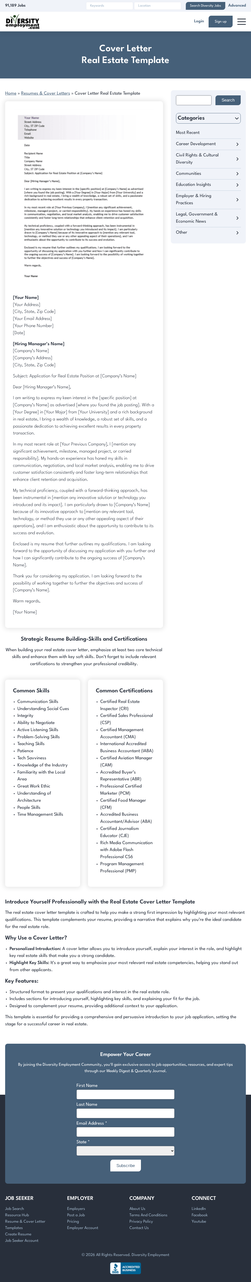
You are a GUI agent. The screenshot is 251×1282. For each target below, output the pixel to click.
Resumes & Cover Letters (45, 93)
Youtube (199, 1222)
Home (10, 93)
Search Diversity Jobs (205, 5)
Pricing (73, 1222)
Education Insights (193, 185)
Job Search (14, 1209)
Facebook (200, 1215)
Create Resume (18, 1234)
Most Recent (188, 133)
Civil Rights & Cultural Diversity (197, 159)
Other (181, 232)
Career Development (196, 144)
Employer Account (82, 1228)
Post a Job (76, 1215)
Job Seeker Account (21, 1241)
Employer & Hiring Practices (193, 199)
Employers (76, 1209)
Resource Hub (17, 1215)
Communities (188, 174)
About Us (137, 1209)
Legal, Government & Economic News (197, 218)
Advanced (237, 6)
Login (199, 21)
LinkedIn (199, 1209)
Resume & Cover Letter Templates (25, 1225)
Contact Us (139, 1228)
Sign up (220, 21)
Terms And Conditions (148, 1215)
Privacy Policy (141, 1222)
